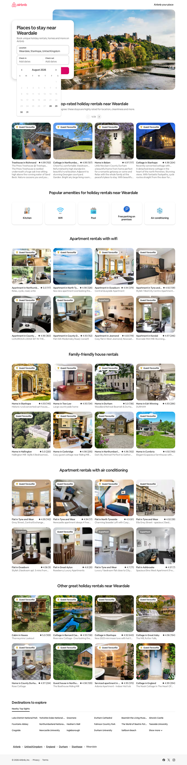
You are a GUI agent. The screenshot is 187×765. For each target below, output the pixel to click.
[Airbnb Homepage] (19, 4)
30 (21, 112)
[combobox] (43, 51)
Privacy (36, 760)
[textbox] (30, 61)
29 (56, 106)
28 (50, 106)
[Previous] (88, 116)
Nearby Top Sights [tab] (21, 708)
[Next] (99, 116)
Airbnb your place (163, 4)
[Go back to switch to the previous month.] (22, 70)
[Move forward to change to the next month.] (56, 70)
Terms (45, 760)
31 (27, 112)
